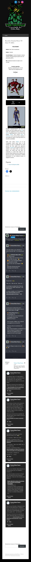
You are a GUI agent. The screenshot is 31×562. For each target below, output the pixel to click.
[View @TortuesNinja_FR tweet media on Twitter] (8, 347)
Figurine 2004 (16, 164)
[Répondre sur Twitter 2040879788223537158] (7, 271)
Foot (22, 130)
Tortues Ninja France (15, 372)
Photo (10, 390)
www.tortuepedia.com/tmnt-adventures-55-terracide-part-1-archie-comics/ (15, 518)
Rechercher (22, 229)
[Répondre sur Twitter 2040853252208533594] (7, 336)
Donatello (12, 147)
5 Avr (23, 245)
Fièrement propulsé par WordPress (12, 554)
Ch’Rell (11, 134)
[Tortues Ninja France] (8, 363)
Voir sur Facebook (10, 393)
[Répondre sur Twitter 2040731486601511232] (7, 351)
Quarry (22, 134)
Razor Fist (11, 164)
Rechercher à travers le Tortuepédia (12, 227)
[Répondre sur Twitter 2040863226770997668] (7, 298)
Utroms (7, 133)
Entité (17, 141)
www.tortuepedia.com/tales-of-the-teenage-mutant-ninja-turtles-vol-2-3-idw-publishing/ (15, 449)
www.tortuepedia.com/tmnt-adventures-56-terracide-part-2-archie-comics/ (15, 388)
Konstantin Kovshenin (15, 555)
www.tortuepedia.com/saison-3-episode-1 (15, 418)
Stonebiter (8, 136)
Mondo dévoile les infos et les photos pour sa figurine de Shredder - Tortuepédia (15, 482)
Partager (9, 394)
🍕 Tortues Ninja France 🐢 (15, 245)
